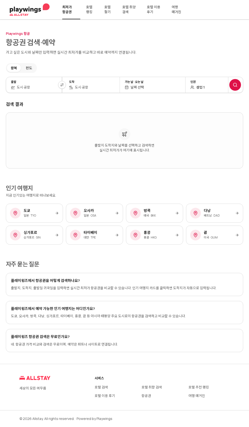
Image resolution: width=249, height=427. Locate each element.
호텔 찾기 (107, 9)
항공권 (146, 395)
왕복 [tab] (14, 68)
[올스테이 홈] (30, 9)
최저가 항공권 (67, 9)
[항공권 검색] (235, 85)
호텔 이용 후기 (153, 9)
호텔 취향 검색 (129, 9)
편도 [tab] (29, 68)
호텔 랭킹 (89, 9)
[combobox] (37, 87)
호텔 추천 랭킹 (198, 387)
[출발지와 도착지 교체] (62, 85)
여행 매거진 (176, 9)
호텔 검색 (101, 387)
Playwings (104, 418)
